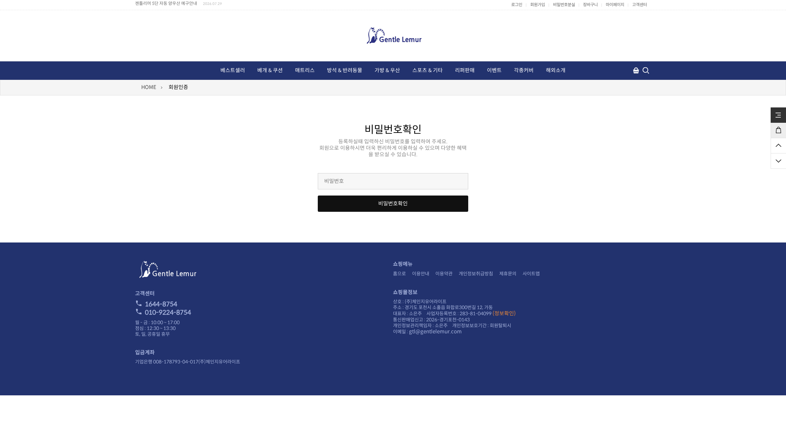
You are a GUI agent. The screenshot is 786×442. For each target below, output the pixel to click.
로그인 (516, 4)
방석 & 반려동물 (344, 70)
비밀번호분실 (564, 4)
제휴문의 (507, 274)
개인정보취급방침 (476, 274)
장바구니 (590, 4)
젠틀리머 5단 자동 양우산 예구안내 (166, 3)
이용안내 (420, 274)
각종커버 (524, 70)
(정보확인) (504, 313)
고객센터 (639, 4)
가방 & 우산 (387, 70)
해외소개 (556, 70)
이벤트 (494, 70)
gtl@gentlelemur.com (435, 331)
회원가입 (537, 4)
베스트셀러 (232, 70)
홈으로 (399, 274)
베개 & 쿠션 (270, 70)
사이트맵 (531, 274)
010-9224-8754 (168, 312)
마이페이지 (615, 4)
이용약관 (444, 274)
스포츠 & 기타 (427, 70)
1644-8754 (161, 304)
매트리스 (305, 70)
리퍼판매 (465, 70)
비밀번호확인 (393, 203)
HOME (148, 87)
